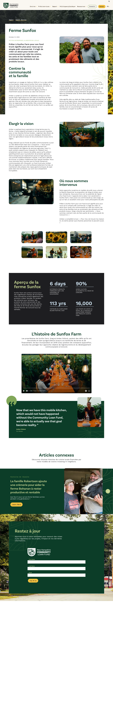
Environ (32, 6)
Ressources (81, 6)
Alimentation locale (31, 40)
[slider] (56, 388)
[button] (23, 391)
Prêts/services (43, 6)
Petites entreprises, (16, 40)
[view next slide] (108, 491)
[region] (56, 373)
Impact (54, 6)
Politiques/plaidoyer (68, 6)
